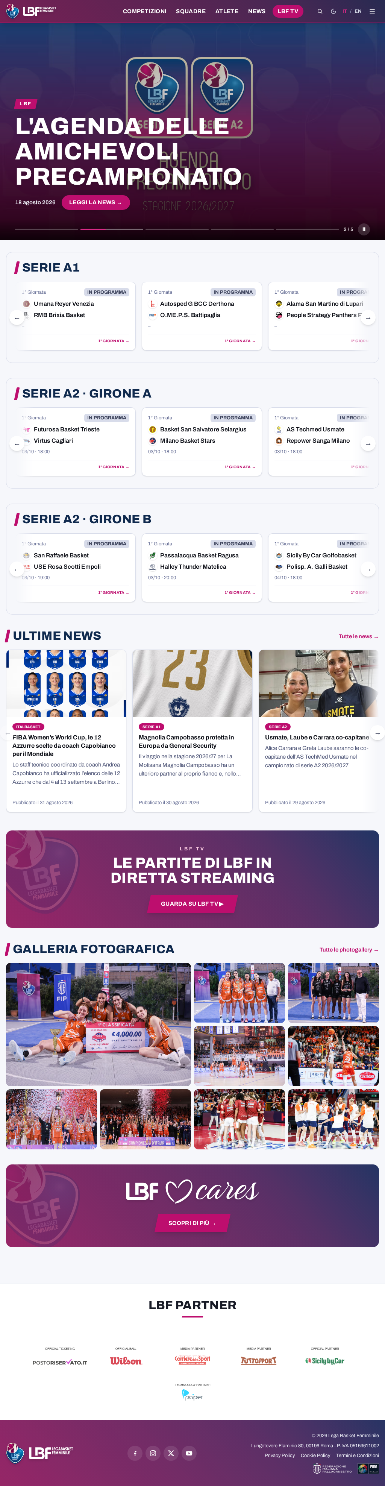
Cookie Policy (315, 1455)
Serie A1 (51, 267)
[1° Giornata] (75, 316)
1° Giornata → (113, 341)
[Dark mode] (333, 11)
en (358, 11)
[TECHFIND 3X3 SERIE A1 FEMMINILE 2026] (98, 1024)
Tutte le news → (359, 636)
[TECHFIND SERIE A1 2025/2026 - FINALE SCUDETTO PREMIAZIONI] (51, 1119)
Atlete (226, 11)
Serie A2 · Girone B (87, 519)
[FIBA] (368, 1468)
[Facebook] (134, 1453)
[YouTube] (189, 1453)
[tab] (46, 229)
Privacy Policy (280, 1455)
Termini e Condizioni (357, 1455)
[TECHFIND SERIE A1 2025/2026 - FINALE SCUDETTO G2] (239, 1119)
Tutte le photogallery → (349, 950)
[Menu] (372, 11)
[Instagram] (153, 1453)
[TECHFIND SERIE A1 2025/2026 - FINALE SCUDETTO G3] (239, 1056)
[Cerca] (320, 11)
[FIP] (333, 1468)
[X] (171, 1453)
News (257, 11)
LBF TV (288, 11)
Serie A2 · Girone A (87, 393)
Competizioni (144, 11)
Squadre (191, 11)
